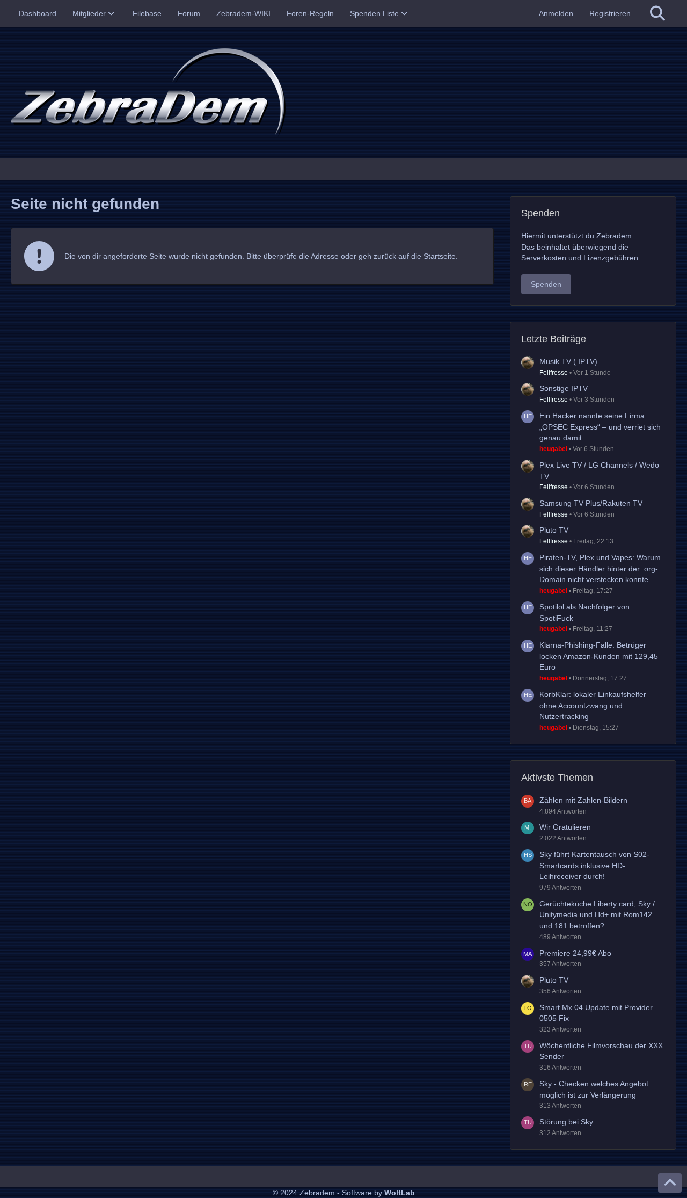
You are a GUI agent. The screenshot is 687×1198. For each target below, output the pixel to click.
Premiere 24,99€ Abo (575, 953)
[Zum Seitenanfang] (670, 1183)
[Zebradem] (343, 92)
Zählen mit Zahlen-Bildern (583, 800)
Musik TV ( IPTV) (568, 361)
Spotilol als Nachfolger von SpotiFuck (584, 612)
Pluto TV (553, 530)
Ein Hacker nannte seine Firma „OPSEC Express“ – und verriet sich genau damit (600, 426)
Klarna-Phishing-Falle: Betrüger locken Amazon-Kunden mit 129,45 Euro (598, 656)
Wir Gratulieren (565, 827)
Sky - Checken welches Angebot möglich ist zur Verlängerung (593, 1089)
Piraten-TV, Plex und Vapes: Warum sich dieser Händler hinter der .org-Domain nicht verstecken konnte (600, 568)
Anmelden (556, 13)
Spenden (546, 284)
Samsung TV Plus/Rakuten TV (590, 503)
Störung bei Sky (566, 1121)
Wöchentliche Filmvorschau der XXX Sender (601, 1051)
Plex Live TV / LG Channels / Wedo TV (599, 471)
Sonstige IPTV (563, 388)
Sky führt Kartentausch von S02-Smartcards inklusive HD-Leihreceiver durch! (594, 865)
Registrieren (610, 13)
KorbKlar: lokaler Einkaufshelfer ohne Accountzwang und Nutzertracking (592, 705)
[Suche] (657, 13)
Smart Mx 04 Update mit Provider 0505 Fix (596, 1013)
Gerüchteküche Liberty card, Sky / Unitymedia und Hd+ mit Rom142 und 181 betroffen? (597, 914)
